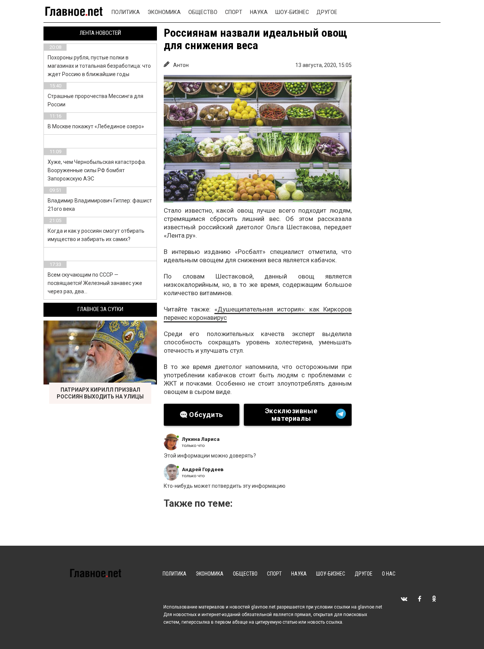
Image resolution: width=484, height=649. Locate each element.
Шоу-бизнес (292, 12)
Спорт (233, 12)
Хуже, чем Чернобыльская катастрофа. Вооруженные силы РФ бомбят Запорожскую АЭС (97, 170)
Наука (259, 12)
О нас (389, 574)
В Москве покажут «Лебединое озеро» (96, 126)
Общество (202, 12)
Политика (126, 12)
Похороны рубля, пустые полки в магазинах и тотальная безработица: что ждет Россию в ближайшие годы (99, 65)
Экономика (164, 12)
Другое (326, 12)
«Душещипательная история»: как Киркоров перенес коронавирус (258, 313)
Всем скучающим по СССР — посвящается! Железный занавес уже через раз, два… (95, 283)
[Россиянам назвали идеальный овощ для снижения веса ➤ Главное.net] (258, 138)
